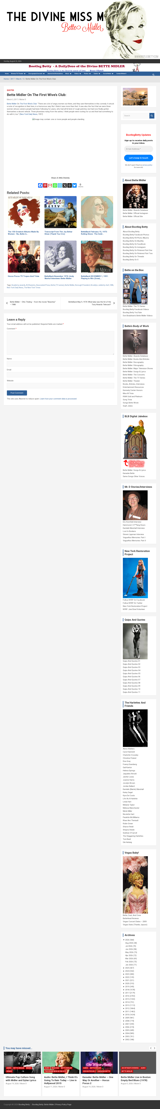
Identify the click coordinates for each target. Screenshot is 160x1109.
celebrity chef (103, 285)
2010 (127, 1015)
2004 (127, 1033)
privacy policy (147, 165)
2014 (127, 1002)
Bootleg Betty (24, 1104)
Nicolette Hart (128, 814)
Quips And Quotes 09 (131, 686)
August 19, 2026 (12, 1084)
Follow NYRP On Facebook (134, 600)
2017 (127, 993)
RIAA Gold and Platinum (132, 396)
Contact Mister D (121, 73)
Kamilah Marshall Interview (134, 528)
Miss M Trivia (128, 393)
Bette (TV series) (57, 285)
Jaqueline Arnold (129, 774)
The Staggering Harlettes (133, 836)
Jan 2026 (129, 965)
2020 (127, 983)
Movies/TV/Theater (17, 73)
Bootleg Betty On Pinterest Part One (137, 250)
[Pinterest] (45, 184)
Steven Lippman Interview (133, 534)
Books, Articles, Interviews (133, 384)
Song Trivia (127, 400)
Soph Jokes (128, 406)
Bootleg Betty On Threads (133, 256)
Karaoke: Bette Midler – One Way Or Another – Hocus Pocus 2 (97, 1080)
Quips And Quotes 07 (131, 680)
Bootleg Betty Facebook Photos (136, 235)
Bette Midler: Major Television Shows (138, 368)
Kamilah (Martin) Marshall (133, 789)
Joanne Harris (128, 780)
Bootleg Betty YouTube (132, 312)
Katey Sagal (127, 792)
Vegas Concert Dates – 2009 (135, 921)
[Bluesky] (74, 184)
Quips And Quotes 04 (131, 670)
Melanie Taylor (129, 805)
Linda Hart (127, 802)
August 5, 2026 (127, 1084)
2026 (127, 940)
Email (9, 370)
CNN (111, 285)
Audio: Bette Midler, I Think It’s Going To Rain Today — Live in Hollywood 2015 (61, 1080)
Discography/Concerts (35, 73)
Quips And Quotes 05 (131, 673)
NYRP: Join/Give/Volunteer (134, 609)
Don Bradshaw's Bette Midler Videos (137, 315)
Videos (76, 73)
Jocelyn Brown (129, 783)
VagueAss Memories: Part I (134, 537)
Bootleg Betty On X (130, 260)
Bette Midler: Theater (131, 381)
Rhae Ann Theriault (130, 820)
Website (10, 381)
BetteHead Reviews (131, 918)
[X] (64, 184)
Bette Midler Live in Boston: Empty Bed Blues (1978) (136, 1079)
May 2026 (129, 952)
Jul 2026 (128, 946)
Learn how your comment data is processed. (58, 399)
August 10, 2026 (88, 1087)
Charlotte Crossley (130, 755)
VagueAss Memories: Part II (134, 540)
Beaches (55, 1068)
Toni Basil (127, 839)
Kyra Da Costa (129, 795)
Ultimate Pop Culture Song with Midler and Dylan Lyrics (21, 1079)
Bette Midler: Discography (133, 362)
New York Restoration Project (135, 606)
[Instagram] (60, 184)
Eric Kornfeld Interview (132, 522)
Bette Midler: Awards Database (135, 210)
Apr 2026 (129, 955)
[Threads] (69, 184)
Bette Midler (12, 104)
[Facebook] (40, 184)
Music (67, 73)
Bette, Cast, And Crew (132, 915)
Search (151, 116)
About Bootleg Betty (131, 231)
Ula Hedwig (127, 842)
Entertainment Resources (133, 387)
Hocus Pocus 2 (89, 1071)
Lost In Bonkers (129, 531)
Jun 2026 (129, 949)
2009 (127, 1018)
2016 (127, 996)
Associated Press (43, 285)
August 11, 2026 (50, 1087)
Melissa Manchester (131, 808)
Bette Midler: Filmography (133, 365)
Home (7, 73)
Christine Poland (129, 758)
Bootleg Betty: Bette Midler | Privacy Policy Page (51, 1104)
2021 (127, 980)
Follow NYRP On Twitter (132, 603)
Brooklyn (94, 285)
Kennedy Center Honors (132, 390)
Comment (11, 329)
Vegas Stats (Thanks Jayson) (135, 925)
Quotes (10, 90)
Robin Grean (128, 823)
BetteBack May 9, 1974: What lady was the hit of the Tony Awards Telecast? (89, 303)
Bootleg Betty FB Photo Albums (136, 238)
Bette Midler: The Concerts (134, 375)
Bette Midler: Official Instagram (135, 213)
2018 (127, 990)
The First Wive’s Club (28, 104)
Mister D (23, 99)
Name (9, 359)
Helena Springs (129, 770)
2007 (127, 1024)
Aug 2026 (129, 943)
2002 (127, 1039)
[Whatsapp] (55, 184)
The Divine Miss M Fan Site (55, 1071)
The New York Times (32, 288)
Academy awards (18, 285)
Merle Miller (127, 811)
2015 (127, 999)
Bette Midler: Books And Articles (136, 359)
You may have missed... (19, 1048)
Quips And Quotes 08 (131, 683)
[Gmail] (50, 184)
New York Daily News (28, 114)
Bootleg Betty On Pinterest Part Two (138, 253)
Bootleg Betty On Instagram (134, 247)
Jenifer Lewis (128, 777)
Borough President (82, 285)
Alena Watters (128, 749)
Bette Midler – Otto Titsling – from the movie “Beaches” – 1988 (33, 303)
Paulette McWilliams (131, 817)
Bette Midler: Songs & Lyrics (134, 371)
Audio (8, 1068)
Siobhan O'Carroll (130, 833)
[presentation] (151, 1048)
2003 (127, 1036)
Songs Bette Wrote (130, 403)
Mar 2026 (129, 958)
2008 (127, 1021)
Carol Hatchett (129, 752)
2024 (127, 971)
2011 (127, 1011)
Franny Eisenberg (130, 764)
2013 (127, 1005)
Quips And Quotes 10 (131, 689)
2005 (127, 1030)
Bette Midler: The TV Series (134, 306)
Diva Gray (126, 761)
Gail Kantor (127, 767)
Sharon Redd (128, 827)
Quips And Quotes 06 (131, 676)
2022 (127, 977)
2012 (127, 1008)
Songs (9, 1071)
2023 (127, 974)
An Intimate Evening (130, 1068)
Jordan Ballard (129, 786)
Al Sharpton (31, 285)
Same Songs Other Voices (134, 476)
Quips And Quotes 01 (131, 661)
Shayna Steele (128, 830)
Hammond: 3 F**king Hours (134, 525)
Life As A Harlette (130, 799)
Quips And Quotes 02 (131, 664)
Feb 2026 (129, 962)
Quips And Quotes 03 (131, 667)
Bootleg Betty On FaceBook (134, 244)
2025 (127, 968)
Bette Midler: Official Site (133, 216)
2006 (127, 1027)
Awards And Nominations (55, 73)
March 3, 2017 (12, 99)
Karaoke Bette (128, 473)
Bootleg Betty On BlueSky (133, 241)
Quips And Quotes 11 (131, 692)
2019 (127, 986)
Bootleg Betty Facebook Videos (136, 309)
